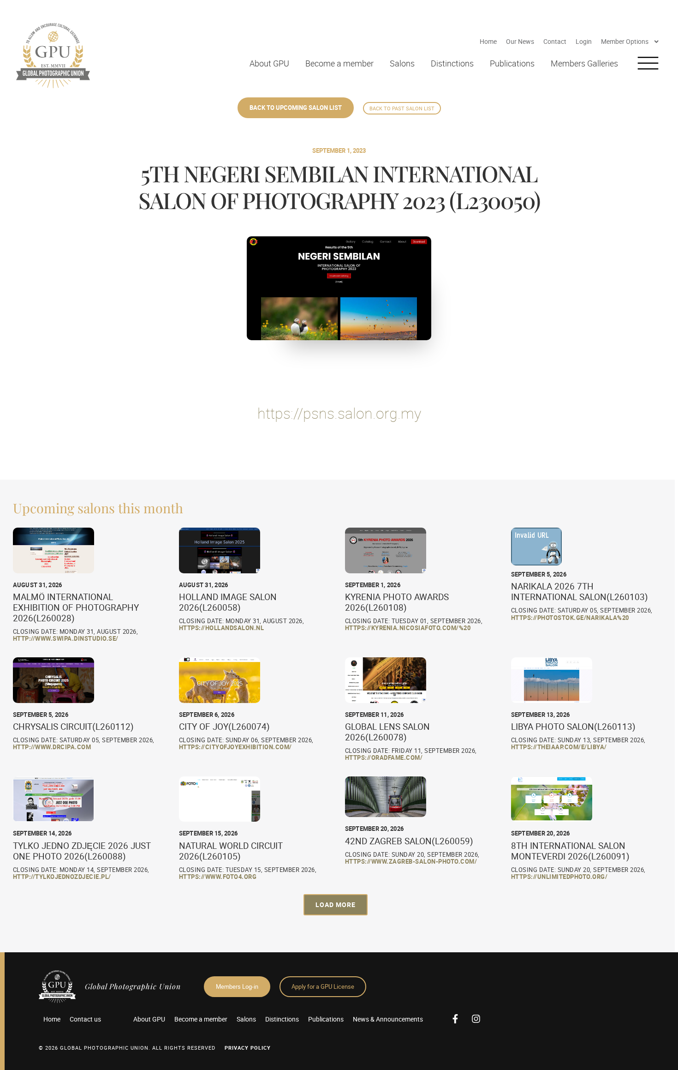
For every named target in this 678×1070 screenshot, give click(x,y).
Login (584, 41)
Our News (520, 41)
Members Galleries (584, 63)
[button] (335, 904)
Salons (402, 63)
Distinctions (452, 63)
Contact (554, 41)
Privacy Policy (248, 1047)
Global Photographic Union (133, 986)
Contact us (85, 1019)
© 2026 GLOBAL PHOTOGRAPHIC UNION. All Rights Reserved (127, 1047)
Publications (512, 63)
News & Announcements (388, 1019)
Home (488, 41)
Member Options (624, 41)
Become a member (339, 63)
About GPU (269, 63)
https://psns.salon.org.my (339, 413)
